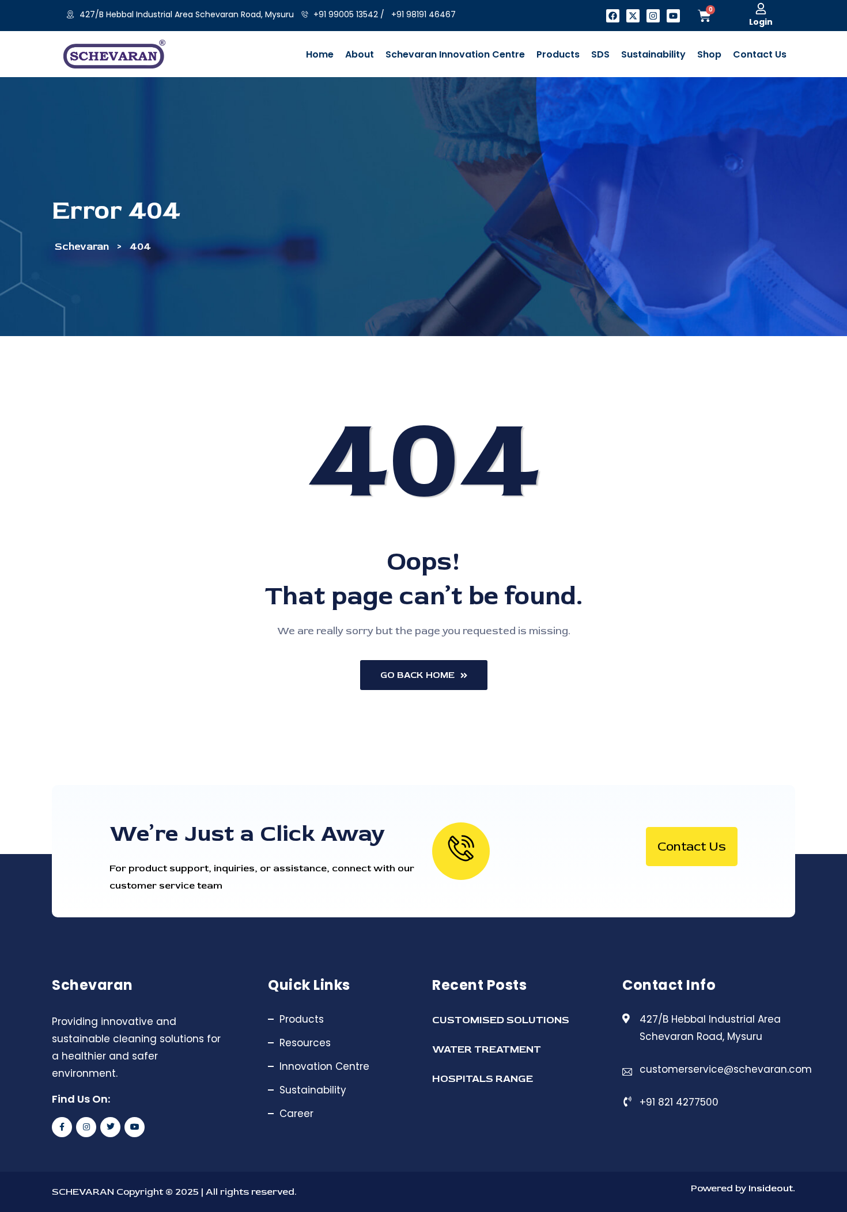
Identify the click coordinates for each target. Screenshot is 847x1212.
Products (301, 1019)
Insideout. (770, 1188)
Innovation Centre (324, 1066)
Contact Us (691, 847)
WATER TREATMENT (486, 1049)
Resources (305, 1043)
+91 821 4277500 (679, 1102)
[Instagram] (653, 15)
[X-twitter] (633, 15)
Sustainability (312, 1090)
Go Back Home (417, 675)
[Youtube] (673, 15)
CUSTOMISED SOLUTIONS (500, 1020)
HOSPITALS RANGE (482, 1078)
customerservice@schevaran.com (726, 1069)
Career (296, 1113)
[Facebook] (612, 15)
